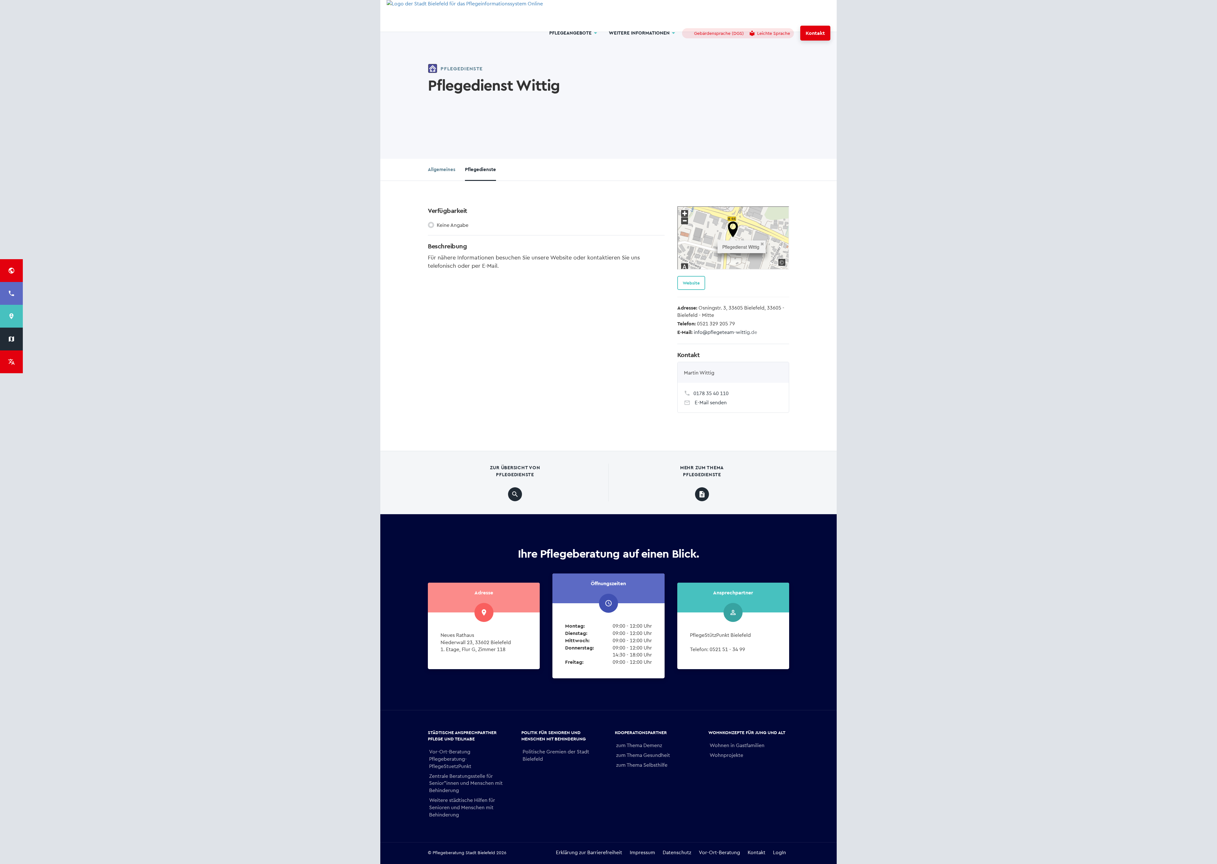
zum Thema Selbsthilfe (641, 765)
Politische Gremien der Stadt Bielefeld (556, 755)
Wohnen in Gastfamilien (737, 745)
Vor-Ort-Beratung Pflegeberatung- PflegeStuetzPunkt (450, 758)
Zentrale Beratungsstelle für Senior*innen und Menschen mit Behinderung (466, 783)
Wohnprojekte (726, 755)
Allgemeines (441, 169)
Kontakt (815, 33)
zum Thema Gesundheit (643, 755)
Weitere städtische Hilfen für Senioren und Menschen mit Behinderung (462, 807)
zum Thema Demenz (639, 745)
